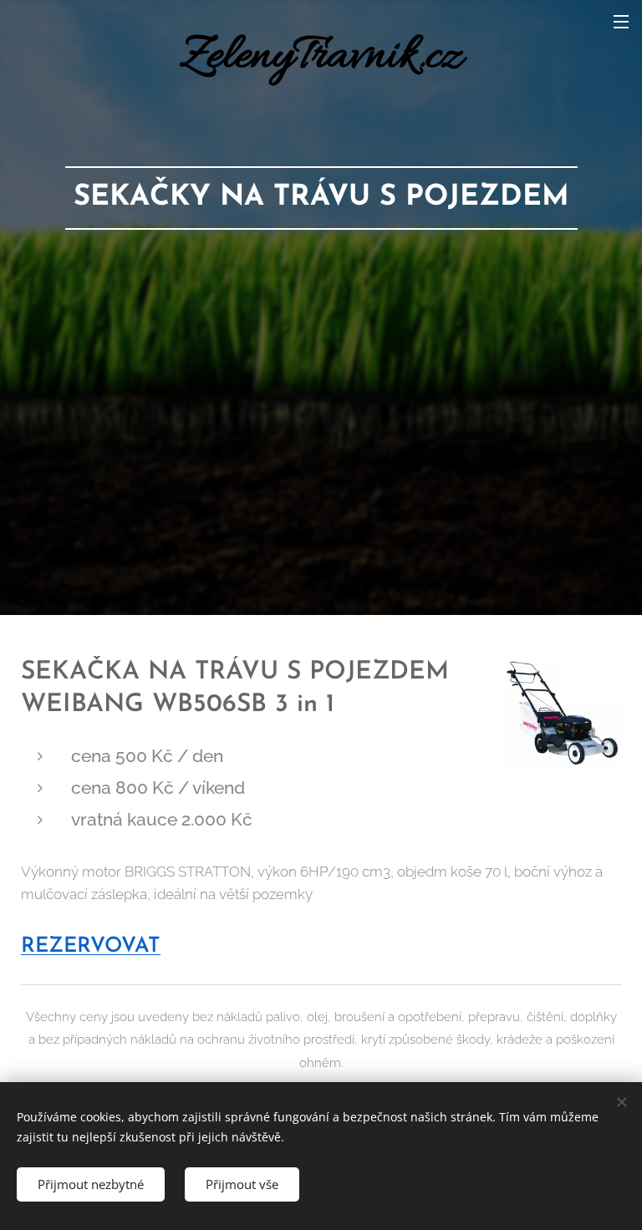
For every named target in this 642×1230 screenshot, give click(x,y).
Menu (621, 21)
